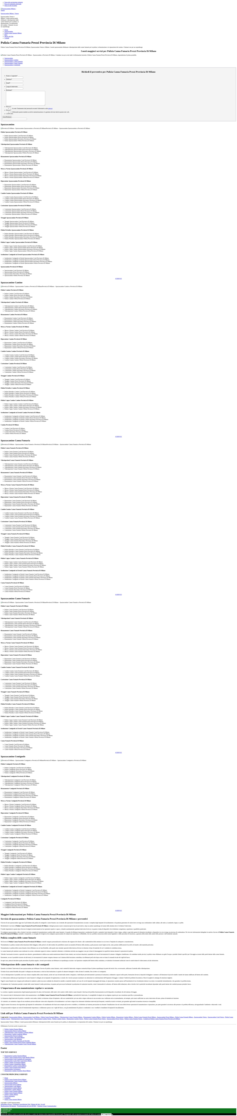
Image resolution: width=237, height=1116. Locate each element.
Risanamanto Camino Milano (92, 1017)
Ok (102, 1114)
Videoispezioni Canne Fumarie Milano (71, 1017)
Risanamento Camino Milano (13, 1088)
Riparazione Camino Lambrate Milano (15, 1034)
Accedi (43, 1104)
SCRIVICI (118, 278)
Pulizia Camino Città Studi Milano (14, 1037)
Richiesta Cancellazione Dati (21, 1104)
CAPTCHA (9, 113)
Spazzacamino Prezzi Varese (115, 1019)
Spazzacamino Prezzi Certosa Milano (15, 1031)
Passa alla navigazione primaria (13, 2)
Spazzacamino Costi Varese (216, 1017)
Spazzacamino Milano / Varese (10, 13)
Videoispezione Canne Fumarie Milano (15, 1081)
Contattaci (7, 1098)
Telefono (9, 79)
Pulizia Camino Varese (59, 1019)
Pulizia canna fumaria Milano (13, 1099)
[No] (112, 1114)
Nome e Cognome (11, 76)
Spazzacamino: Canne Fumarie (13, 63)
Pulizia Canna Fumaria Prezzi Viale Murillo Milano (19, 1057)
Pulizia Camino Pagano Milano (13, 1029)
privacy (50, 108)
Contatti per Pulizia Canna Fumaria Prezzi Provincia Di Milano (161, 1019)
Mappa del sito (35, 1104)
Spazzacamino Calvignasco (12, 1069)
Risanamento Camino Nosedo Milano (15, 1056)
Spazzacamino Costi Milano (31, 1017)
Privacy (8, 106)
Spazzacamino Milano (15, 1017)
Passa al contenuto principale (12, 4)
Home (6, 1078)
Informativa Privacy (6, 1104)
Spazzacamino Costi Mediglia (13, 1039)
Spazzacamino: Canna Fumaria (13, 61)
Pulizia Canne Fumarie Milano (50, 1017)
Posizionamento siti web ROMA (26, 1106)
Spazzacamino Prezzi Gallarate (13, 1036)
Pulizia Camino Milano (109, 1017)
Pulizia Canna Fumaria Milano (184, 1017)
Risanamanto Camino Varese (43, 1019)
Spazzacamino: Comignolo (12, 65)
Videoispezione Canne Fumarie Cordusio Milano (18, 1032)
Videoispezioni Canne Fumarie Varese (22, 1019)
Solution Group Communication (46, 1106)
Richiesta (9, 90)
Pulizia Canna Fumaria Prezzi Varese (95, 1019)
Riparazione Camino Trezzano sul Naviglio (17, 1041)
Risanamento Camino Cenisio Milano (15, 1066)
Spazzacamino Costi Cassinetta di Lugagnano (17, 1059)
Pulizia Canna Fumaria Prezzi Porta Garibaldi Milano (20, 1042)
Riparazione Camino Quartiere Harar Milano (17, 1071)
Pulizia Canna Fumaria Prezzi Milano (145, 1017)
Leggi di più (108, 1114)
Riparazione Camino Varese (75, 1019)
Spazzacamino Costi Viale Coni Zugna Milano (18, 1061)
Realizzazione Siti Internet (8, 1106)
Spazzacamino (8, 58)
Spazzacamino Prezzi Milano (165, 1017)
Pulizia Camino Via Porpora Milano (14, 1062)
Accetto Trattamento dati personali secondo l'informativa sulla (32, 108)
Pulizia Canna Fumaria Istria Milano (15, 1067)
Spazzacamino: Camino (11, 60)
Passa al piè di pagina (10, 5)
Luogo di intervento (12, 86)
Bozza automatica (9, 1096)
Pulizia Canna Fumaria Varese (133, 1019)
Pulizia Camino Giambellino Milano (15, 1064)
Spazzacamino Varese (200, 1017)
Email (8, 83)
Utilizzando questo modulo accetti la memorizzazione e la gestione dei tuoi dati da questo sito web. (40, 112)
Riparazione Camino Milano (124, 1017)
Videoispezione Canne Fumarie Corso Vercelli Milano (20, 1044)
